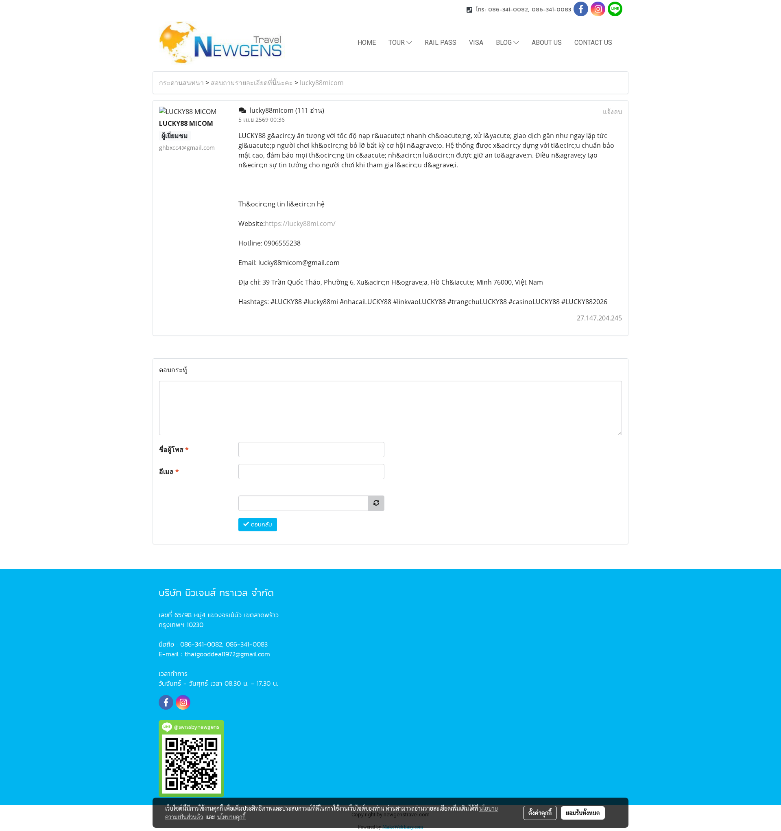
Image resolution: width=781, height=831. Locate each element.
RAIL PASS (440, 42)
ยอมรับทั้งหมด (583, 812)
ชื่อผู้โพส (174, 449)
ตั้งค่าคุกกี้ (540, 812)
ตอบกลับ (260, 524)
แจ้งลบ (612, 111)
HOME (367, 42)
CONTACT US (593, 42)
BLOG (504, 42)
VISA (476, 42)
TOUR (397, 42)
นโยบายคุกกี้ (231, 816)
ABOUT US (547, 42)
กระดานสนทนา (181, 82)
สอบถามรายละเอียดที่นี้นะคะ (252, 82)
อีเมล (169, 471)
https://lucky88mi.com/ (300, 223)
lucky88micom (322, 82)
